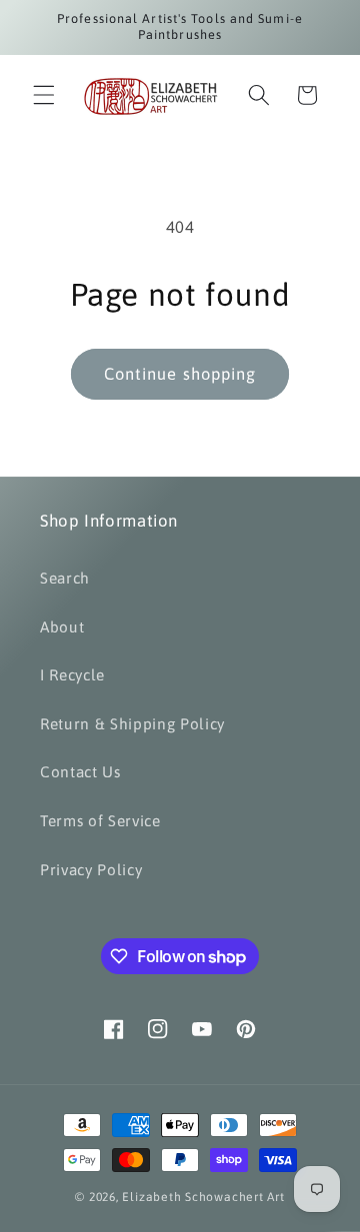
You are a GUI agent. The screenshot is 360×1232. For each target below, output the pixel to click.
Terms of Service (100, 820)
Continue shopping (180, 374)
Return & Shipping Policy (132, 723)
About (62, 626)
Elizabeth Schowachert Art (203, 1197)
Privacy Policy (91, 869)
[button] (44, 95)
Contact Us (80, 771)
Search (65, 578)
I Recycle (72, 674)
